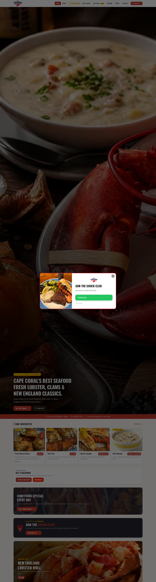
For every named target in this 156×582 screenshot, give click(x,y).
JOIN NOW (82, 298)
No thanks (79, 303)
